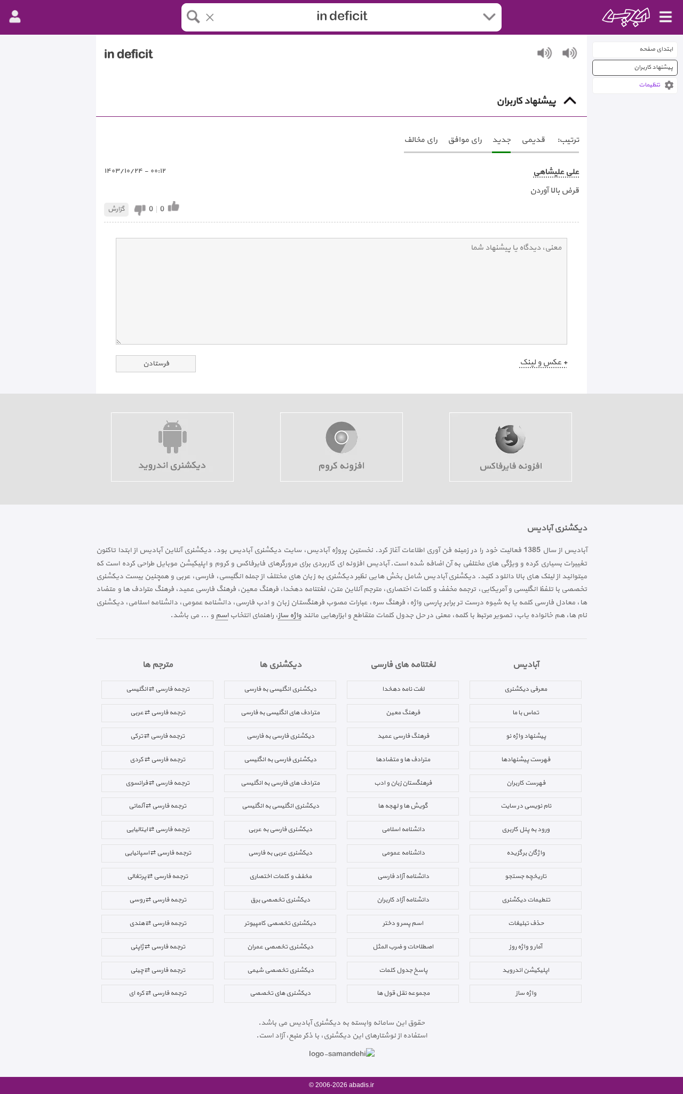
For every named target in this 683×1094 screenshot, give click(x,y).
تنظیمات (649, 85)
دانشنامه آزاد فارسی (403, 876)
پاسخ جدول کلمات (403, 970)
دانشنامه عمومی (403, 853)
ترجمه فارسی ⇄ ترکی (157, 736)
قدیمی (533, 140)
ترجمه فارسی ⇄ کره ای (157, 993)
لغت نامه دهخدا (403, 689)
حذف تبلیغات (526, 923)
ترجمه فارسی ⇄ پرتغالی (157, 876)
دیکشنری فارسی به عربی (280, 829)
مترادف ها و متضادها (403, 759)
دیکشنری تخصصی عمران (280, 947)
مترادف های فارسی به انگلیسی (280, 783)
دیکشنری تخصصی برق (280, 900)
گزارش (116, 209)
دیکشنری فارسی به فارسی (280, 736)
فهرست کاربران (525, 783)
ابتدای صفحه (656, 49)
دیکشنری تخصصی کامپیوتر (280, 923)
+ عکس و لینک (543, 362)
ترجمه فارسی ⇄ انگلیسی (157, 689)
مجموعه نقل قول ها (403, 993)
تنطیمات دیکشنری (526, 900)
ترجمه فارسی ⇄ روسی (157, 900)
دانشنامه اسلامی (403, 829)
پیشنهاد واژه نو (526, 736)
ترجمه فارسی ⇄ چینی (157, 970)
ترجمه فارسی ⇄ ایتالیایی (157, 829)
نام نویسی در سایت (526, 806)
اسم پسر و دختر (403, 923)
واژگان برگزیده (525, 853)
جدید (501, 140)
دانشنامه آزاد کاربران (403, 900)
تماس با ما (525, 712)
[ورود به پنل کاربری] (15, 17)
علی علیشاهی (556, 172)
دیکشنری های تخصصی (280, 993)
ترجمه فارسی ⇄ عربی (157, 712)
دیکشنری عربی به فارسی (280, 853)
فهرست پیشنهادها (525, 759)
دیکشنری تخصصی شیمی (280, 970)
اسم (222, 615)
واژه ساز (289, 615)
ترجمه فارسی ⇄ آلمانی (157, 806)
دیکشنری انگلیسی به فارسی (280, 689)
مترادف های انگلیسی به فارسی (280, 712)
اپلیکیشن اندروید (525, 970)
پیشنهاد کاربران (653, 67)
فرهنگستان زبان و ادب (403, 783)
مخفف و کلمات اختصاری (280, 876)
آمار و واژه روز (525, 947)
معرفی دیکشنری (525, 689)
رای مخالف (420, 140)
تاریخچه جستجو (525, 876)
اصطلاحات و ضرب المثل (402, 947)
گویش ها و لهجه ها (403, 806)
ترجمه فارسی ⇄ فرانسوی (157, 783)
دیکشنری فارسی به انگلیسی (280, 759)
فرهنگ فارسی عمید (403, 736)
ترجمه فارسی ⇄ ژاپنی (157, 947)
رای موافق (464, 140)
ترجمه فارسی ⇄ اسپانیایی (157, 853)
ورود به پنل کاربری (526, 829)
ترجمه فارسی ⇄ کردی (157, 759)
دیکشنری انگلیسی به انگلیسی (280, 806)
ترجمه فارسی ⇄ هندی (157, 923)
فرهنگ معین (403, 712)
